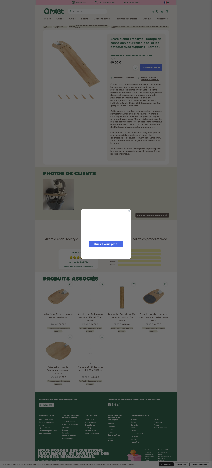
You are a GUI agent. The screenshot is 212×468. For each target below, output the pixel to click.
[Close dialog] (129, 211)
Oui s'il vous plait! (106, 244)
